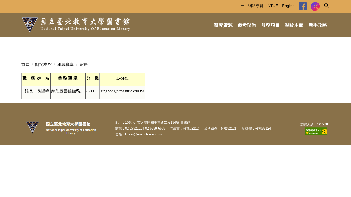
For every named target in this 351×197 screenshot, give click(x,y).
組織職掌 (65, 64)
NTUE (272, 6)
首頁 (25, 64)
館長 (83, 64)
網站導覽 (255, 6)
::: (242, 6)
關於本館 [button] (294, 25)
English (288, 6)
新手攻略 (318, 25)
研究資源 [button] (223, 25)
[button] (326, 5)
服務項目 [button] (270, 25)
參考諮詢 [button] (247, 25)
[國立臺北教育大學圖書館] (75, 25)
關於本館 (43, 64)
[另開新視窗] (303, 6)
